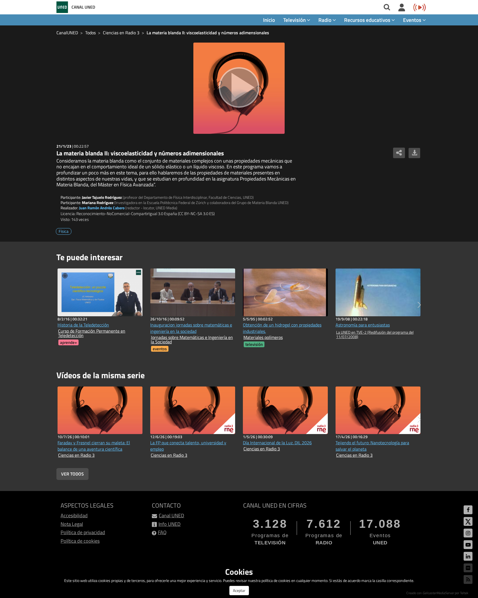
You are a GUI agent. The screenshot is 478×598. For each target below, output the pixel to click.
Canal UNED (171, 515)
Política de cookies (80, 541)
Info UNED (170, 524)
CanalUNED (67, 32)
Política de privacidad (83, 532)
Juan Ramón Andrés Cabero (101, 208)
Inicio (269, 20)
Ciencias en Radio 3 (121, 32)
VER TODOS (72, 474)
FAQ (162, 532)
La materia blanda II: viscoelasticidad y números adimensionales (208, 32)
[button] (419, 305)
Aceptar (239, 590)
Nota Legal (72, 524)
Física (64, 231)
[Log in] (401, 7)
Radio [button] (325, 20)
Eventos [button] (412, 20)
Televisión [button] (295, 20)
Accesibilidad (74, 515)
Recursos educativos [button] (367, 20)
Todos (90, 32)
